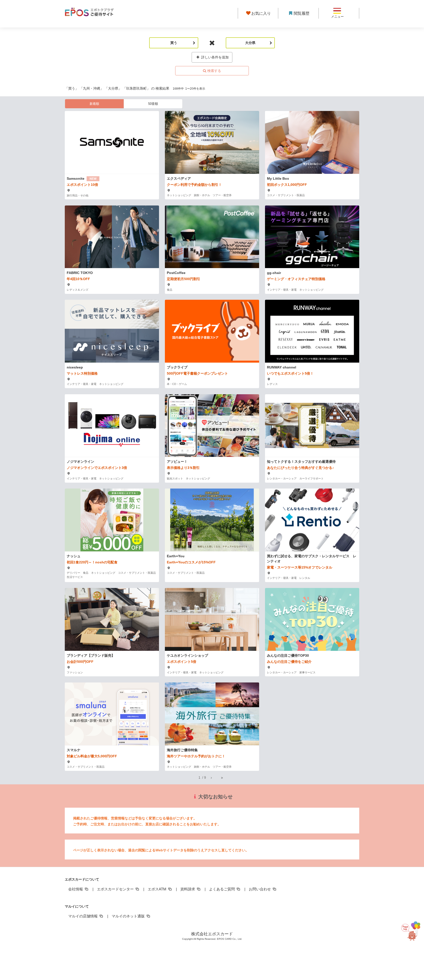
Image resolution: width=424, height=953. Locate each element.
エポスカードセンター (116, 889)
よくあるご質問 (222, 889)
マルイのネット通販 (129, 916)
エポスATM (157, 889)
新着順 (94, 104)
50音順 (153, 104)
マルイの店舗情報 (83, 916)
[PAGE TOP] (411, 928)
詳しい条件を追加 (214, 57)
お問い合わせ (260, 889)
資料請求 (188, 889)
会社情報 (76, 889)
